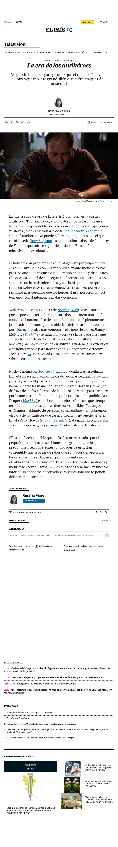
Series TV (26, 53)
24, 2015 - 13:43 (59, 114)
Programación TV (12, 53)
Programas (58, 53)
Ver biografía (30, 501)
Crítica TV (85, 53)
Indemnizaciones (73, 535)
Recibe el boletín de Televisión (27, 512)
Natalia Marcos (59, 111)
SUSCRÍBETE (88, 22)
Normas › (105, 520)
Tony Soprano (41, 241)
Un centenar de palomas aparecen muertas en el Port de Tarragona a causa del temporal (57, 677)
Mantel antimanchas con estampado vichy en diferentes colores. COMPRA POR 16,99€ (99, 799)
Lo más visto (11, 706)
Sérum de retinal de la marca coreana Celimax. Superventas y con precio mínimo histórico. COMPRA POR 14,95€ (31, 810)
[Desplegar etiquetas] (107, 535)
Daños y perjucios (36, 535)
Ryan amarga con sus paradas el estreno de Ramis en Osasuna (43, 683)
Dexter (23, 535)
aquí (73, 549)
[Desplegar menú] (6, 29)
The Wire (13, 535)
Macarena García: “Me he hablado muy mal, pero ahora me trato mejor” (40, 737)
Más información (16, 549)
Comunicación (72, 53)
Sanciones (88, 535)
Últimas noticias (99, 53)
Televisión (15, 44)
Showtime (58, 535)
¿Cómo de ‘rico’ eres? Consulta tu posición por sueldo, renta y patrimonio (41, 724)
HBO (49, 535)
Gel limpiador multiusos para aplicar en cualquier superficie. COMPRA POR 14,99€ (98, 767)
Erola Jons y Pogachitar (17, 718)
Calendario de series (42, 53)
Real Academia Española (82, 231)
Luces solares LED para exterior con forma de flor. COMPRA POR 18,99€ (99, 783)
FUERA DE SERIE (52, 60)
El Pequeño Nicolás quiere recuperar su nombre (29, 712)
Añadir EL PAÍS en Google (101, 122)
